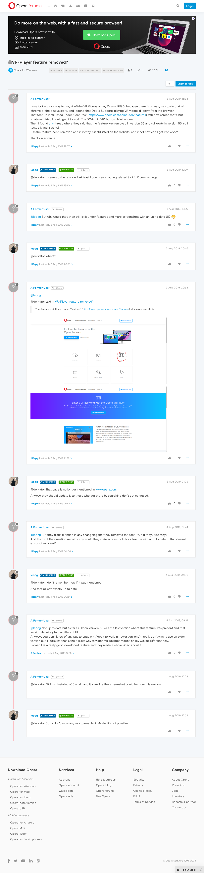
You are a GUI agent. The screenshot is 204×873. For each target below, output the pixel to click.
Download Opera (104, 35)
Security (138, 779)
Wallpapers (66, 790)
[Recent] (56, 6)
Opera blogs (104, 785)
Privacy (138, 785)
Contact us (179, 807)
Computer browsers (20, 779)
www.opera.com (106, 489)
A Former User (39, 98)
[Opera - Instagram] (38, 860)
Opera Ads (66, 796)
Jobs (175, 790)
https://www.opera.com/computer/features (117, 115)
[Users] (71, 6)
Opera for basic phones (26, 839)
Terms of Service (144, 801)
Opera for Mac (20, 791)
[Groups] (78, 6)
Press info (178, 785)
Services (66, 770)
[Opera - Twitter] (15, 860)
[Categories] (48, 6)
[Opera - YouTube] (23, 860)
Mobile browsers (18, 815)
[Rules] (85, 6)
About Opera (180, 779)
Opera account (69, 785)
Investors (178, 796)
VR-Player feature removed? (74, 301)
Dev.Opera (103, 796)
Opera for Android (22, 822)
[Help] (93, 6)
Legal (138, 770)
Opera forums (105, 790)
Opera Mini (17, 828)
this (51, 123)
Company (180, 770)
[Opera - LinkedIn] (31, 860)
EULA (136, 796)
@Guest (84, 170)
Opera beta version (23, 802)
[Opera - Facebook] (9, 860)
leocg (34, 169)
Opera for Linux (20, 797)
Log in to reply (185, 83)
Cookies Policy (142, 790)
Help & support (106, 779)
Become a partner (184, 801)
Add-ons (64, 779)
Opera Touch (18, 833)
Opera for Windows (25, 70)
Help (100, 770)
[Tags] (63, 6)
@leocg (59, 209)
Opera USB (17, 808)
